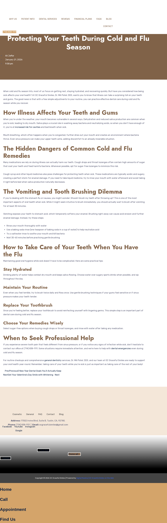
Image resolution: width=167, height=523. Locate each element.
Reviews (65, 19)
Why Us (13, 19)
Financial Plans (83, 19)
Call (4, 499)
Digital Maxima (82, 478)
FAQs (99, 19)
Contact (108, 26)
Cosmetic (17, 414)
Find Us (8, 519)
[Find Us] (1, 515)
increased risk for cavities (27, 127)
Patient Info (28, 19)
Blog (109, 19)
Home (6, 489)
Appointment (13, 509)
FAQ (40, 414)
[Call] (1, 495)
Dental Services (48, 19)
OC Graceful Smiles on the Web (101, 478)
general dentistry (52, 360)
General (30, 414)
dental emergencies (121, 348)
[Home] (1, 485)
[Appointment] (1, 505)
